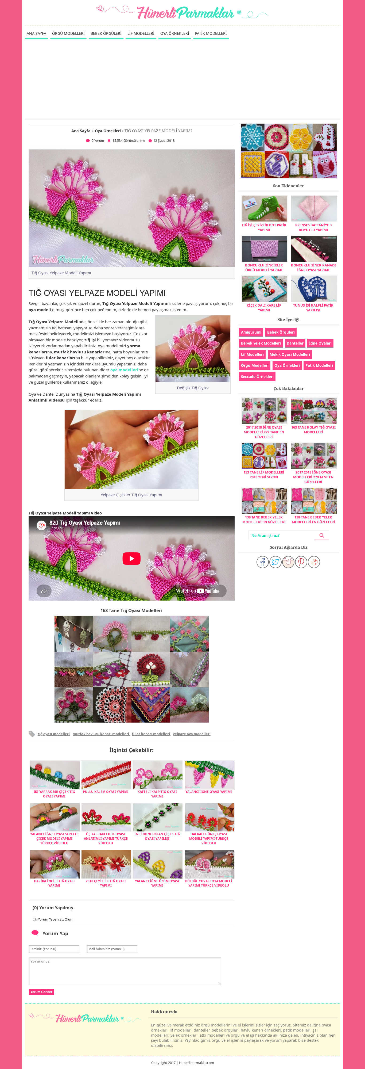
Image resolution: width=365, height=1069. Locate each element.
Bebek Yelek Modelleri (261, 343)
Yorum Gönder (41, 992)
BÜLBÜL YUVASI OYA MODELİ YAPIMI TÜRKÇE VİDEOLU (208, 883)
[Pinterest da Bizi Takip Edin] (301, 562)
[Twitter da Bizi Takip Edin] (275, 562)
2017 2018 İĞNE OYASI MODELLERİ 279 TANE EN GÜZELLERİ (264, 432)
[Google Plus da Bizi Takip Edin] (314, 562)
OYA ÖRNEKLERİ (174, 33)
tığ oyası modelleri (54, 733)
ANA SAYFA (36, 33)
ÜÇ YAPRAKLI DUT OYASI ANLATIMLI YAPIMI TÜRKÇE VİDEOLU (106, 838)
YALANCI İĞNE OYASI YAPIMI (208, 791)
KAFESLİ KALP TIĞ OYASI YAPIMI (157, 794)
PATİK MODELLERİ (211, 33)
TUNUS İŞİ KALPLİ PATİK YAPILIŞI (313, 307)
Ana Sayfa (81, 130)
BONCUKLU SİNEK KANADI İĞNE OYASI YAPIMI (313, 267)
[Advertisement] (182, 78)
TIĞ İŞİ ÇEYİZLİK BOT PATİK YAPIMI (264, 227)
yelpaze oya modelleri (192, 733)
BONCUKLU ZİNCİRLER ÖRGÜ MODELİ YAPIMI (264, 267)
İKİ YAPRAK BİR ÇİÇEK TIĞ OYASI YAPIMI (54, 794)
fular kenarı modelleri (151, 733)
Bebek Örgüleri (281, 332)
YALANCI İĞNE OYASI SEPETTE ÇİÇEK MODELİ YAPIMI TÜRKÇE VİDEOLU (54, 838)
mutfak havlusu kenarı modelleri (101, 733)
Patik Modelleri (319, 365)
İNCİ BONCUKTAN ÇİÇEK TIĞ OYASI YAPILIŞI (157, 836)
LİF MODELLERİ (140, 33)
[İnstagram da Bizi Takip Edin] (288, 562)
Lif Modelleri (252, 354)
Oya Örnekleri (108, 130)
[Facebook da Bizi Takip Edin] (263, 562)
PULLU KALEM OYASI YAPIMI (106, 791)
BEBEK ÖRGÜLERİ (106, 33)
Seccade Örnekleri (257, 376)
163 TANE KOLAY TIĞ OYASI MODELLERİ (313, 429)
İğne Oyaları (320, 343)
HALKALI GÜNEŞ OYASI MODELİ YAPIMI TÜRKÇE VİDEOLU (208, 838)
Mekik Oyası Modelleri (290, 354)
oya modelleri (124, 369)
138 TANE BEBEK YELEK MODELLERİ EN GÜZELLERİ (264, 519)
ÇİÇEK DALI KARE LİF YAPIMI (264, 307)
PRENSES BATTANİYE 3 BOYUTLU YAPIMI (313, 227)
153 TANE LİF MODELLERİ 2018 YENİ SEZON (263, 474)
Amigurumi (251, 332)
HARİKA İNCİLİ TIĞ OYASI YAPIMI (54, 883)
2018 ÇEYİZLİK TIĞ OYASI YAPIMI (106, 883)
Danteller (295, 343)
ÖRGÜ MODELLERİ (68, 33)
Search (321, 535)
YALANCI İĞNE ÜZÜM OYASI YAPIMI (157, 883)
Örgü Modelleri (255, 365)
